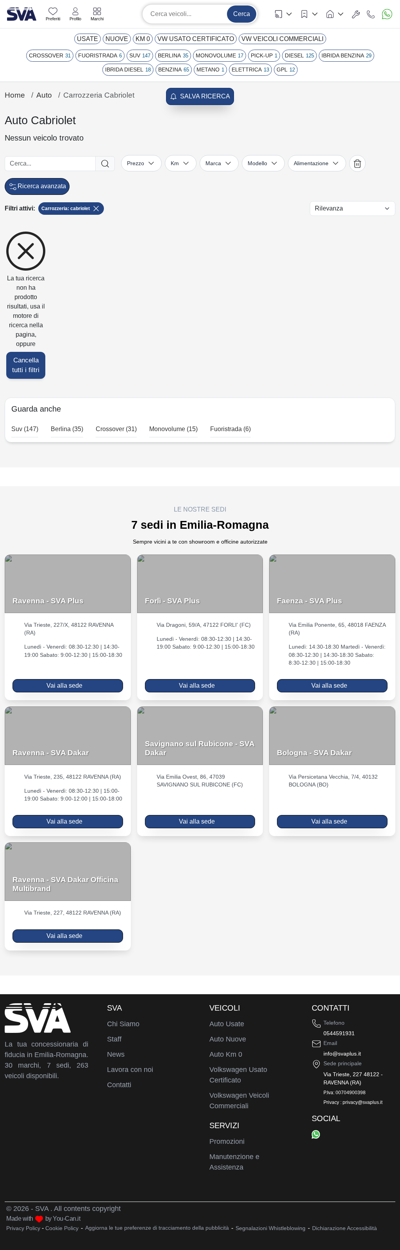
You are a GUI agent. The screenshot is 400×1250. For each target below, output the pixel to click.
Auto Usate (226, 1024)
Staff (114, 1039)
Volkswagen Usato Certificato (238, 1075)
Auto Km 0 (225, 1054)
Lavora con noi (130, 1069)
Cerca (241, 14)
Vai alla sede (64, 685)
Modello (257, 163)
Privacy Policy (23, 1228)
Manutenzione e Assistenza (234, 1162)
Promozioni (227, 1141)
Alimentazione (311, 163)
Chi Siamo (123, 1024)
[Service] (356, 14)
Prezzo (135, 163)
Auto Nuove (227, 1039)
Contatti (119, 1085)
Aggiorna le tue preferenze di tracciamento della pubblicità (157, 1228)
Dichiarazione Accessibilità (344, 1228)
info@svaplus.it (342, 1053)
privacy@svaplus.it (362, 1102)
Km (175, 163)
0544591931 (339, 1033)
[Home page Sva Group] (21, 13)
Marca (213, 163)
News (116, 1054)
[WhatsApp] (316, 1134)
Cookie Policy (62, 1228)
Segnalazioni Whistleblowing (270, 1228)
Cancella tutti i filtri (25, 365)
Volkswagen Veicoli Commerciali (239, 1100)
